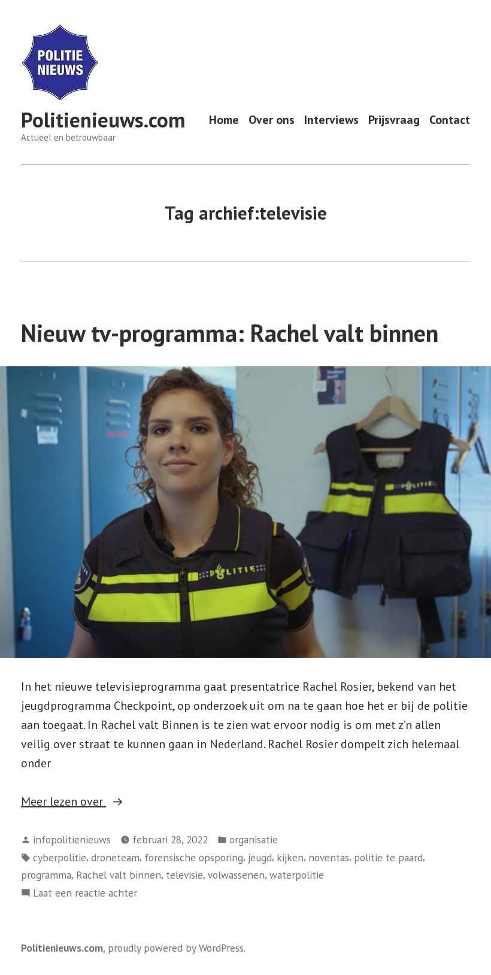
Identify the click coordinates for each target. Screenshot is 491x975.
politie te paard (388, 857)
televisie (184, 875)
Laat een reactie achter (85, 893)
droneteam (115, 857)
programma (46, 875)
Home (224, 120)
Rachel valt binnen (118, 875)
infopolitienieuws (72, 839)
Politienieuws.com (103, 119)
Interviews (331, 120)
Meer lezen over (95, 802)
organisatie (253, 839)
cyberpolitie (59, 857)
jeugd (260, 857)
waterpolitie (296, 875)
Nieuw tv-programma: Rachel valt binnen (229, 332)
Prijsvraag (394, 120)
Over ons (271, 120)
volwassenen (236, 875)
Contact (449, 120)
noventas (328, 857)
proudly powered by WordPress (176, 948)
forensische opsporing (193, 857)
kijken (290, 857)
